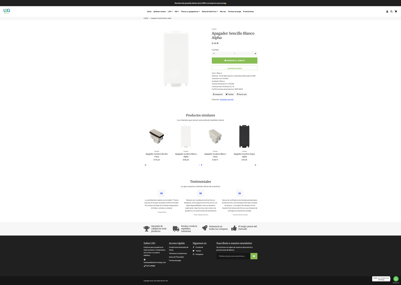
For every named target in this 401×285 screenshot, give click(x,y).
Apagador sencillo (227, 99)
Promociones (248, 11)
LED (170, 11)
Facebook (199, 247)
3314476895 (150, 266)
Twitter (198, 251)
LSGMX (146, 18)
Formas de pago (234, 11)
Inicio (149, 11)
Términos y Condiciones (178, 253)
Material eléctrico (209, 11)
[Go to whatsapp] (396, 278)
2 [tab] (201, 164)
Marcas (223, 11)
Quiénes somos (160, 11)
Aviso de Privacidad (176, 257)
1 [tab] (199, 164)
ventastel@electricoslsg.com (155, 262)
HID (176, 11)
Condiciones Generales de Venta (178, 248)
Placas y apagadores (190, 11)
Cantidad (215, 50)
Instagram (199, 254)
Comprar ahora (234, 68)
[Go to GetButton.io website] (396, 283)
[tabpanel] (157, 142)
